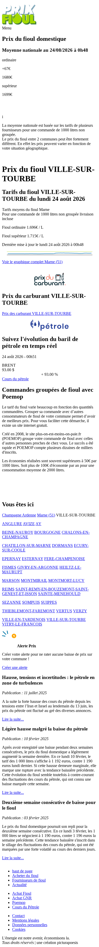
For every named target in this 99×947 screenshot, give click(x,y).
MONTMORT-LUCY (66, 580)
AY (38, 524)
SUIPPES (49, 602)
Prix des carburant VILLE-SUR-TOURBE (36, 313)
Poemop (18, 902)
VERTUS (64, 611)
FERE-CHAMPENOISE (64, 559)
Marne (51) (46, 515)
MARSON (11, 580)
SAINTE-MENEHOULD (59, 594)
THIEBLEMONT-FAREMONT (28, 611)
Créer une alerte (14, 667)
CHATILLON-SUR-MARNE (26, 545)
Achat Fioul (21, 893)
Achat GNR (22, 898)
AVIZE (29, 524)
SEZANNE (11, 602)
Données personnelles (29, 925)
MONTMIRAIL (34, 580)
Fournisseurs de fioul (29, 880)
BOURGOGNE (47, 532)
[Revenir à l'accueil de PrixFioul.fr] (20, 23)
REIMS (8, 589)
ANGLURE (12, 524)
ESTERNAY (32, 559)
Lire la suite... (13, 719)
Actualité (19, 885)
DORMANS (62, 545)
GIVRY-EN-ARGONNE (37, 567)
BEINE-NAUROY (17, 532)
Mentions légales (25, 920)
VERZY (80, 611)
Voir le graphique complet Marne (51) (32, 262)
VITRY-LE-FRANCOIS (22, 624)
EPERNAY (11, 559)
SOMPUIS (31, 602)
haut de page (22, 871)
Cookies (18, 929)
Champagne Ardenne (19, 515)
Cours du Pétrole (25, 907)
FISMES (9, 567)
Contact (18, 916)
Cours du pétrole (15, 379)
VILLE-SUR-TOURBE (66, 619)
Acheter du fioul (25, 875)
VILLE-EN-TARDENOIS (23, 619)
